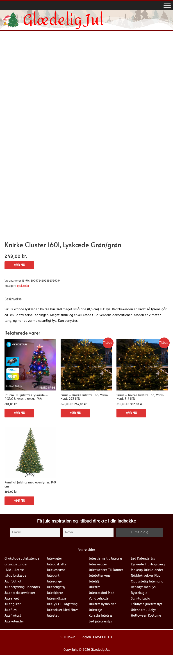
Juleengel (12, 598)
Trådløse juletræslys (146, 604)
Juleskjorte (55, 593)
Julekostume (56, 570)
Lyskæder (23, 285)
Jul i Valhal (13, 581)
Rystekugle (139, 593)
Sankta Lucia (140, 598)
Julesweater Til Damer (106, 570)
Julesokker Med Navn (62, 610)
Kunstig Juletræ (100, 616)
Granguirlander (16, 564)
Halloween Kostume (146, 616)
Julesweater (98, 564)
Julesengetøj (56, 587)
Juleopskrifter (57, 564)
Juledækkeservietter (20, 593)
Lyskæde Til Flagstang (148, 564)
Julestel (53, 616)
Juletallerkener (100, 576)
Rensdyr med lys (143, 587)
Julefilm (11, 610)
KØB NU (19, 265)
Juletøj (94, 581)
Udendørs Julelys (143, 610)
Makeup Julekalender (147, 570)
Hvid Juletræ (14, 570)
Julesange (54, 581)
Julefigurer (13, 604)
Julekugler (54, 558)
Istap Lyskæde (15, 576)
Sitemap (67, 637)
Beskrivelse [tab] (13, 299)
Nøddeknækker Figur (146, 576)
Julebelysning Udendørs (22, 587)
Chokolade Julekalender (23, 558)
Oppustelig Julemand (147, 581)
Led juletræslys (100, 621)
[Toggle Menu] (167, 5)
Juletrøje (95, 610)
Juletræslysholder (102, 604)
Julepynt (53, 576)
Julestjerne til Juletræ (105, 558)
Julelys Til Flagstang (62, 604)
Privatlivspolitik (97, 637)
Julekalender (14, 621)
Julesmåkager (57, 598)
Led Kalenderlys (143, 558)
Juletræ (94, 587)
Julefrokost (13, 616)
